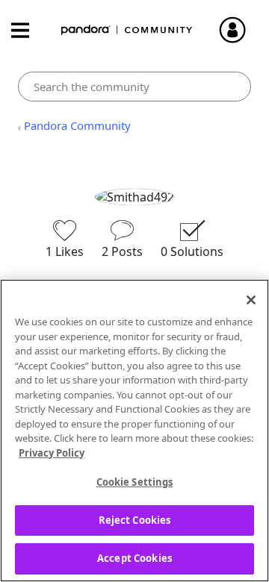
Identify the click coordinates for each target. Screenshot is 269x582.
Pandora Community (127, 30)
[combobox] (134, 86)
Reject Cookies (135, 520)
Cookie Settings (134, 482)
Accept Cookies (134, 558)
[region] (134, 430)
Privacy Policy (51, 453)
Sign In (239, 30)
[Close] (251, 300)
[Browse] (27, 30)
